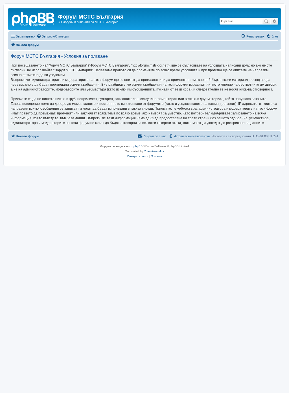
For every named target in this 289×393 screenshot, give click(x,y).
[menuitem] (53, 36)
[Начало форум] (33, 18)
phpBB (138, 146)
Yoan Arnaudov (154, 151)
